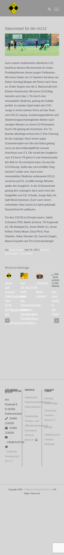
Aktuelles (45, 250)
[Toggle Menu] (57, 9)
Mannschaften (11, 253)
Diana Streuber (16, 250)
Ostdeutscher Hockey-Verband (52, 439)
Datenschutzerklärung (32, 402)
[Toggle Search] (49, 9)
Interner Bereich (31, 437)
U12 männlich (26, 253)
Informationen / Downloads (32, 411)
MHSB (48, 427)
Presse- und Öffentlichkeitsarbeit (32, 423)
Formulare (31, 430)
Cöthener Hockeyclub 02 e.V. (12, 456)
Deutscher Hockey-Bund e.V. (50, 415)
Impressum (31, 397)
